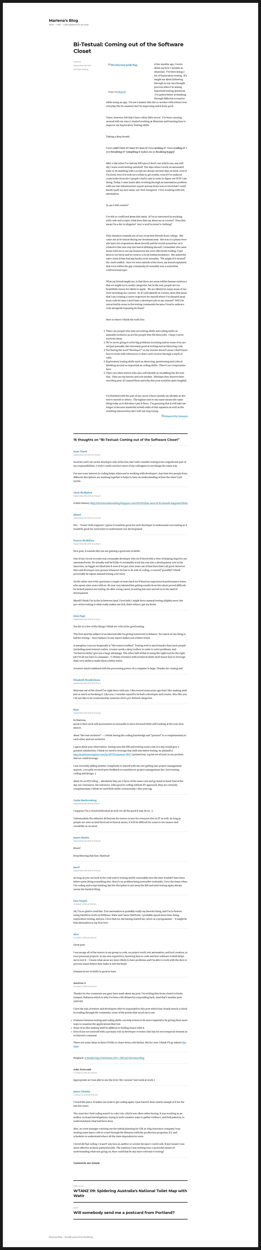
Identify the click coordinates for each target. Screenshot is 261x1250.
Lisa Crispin (80, 900)
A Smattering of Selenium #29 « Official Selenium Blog (114, 1058)
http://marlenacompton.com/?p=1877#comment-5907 (102, 754)
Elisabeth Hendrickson (86, 680)
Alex (76, 934)
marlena (77, 62)
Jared (76, 867)
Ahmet (77, 514)
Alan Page (79, 616)
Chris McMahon (82, 492)
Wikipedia (121, 92)
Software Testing (80, 69)
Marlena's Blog (63, 20)
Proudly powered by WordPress (79, 1237)
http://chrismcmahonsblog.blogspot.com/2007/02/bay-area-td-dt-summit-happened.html (139, 503)
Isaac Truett (80, 451)
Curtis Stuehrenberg (85, 800)
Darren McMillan (83, 540)
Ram (76, 709)
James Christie (81, 1091)
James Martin (81, 837)
